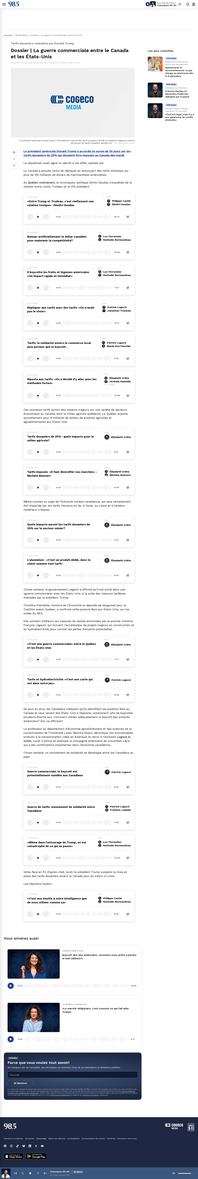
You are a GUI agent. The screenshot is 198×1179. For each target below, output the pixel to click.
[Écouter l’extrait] (38, 217)
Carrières (111, 1138)
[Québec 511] (191, 1130)
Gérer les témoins (57, 1138)
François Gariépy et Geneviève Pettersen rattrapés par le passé (177, 94)
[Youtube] (42, 1146)
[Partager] (128, 217)
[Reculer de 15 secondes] (30, 217)
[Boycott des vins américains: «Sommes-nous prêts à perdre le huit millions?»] (34, 964)
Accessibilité (73, 1138)
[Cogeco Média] (174, 1128)
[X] (36, 1146)
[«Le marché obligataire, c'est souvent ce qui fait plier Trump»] (34, 1017)
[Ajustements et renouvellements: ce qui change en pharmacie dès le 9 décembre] (155, 64)
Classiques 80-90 (166, 5)
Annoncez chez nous (127, 1138)
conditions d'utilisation (90, 1095)
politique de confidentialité (60, 1095)
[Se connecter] (194, 4)
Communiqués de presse (93, 1138)
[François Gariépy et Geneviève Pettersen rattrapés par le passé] (155, 90)
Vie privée (29, 1138)
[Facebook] (14, 152)
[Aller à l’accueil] (13, 5)
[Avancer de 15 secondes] (46, 217)
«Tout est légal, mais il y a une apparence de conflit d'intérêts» (179, 117)
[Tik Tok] (17, 1146)
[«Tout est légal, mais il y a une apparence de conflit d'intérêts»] (155, 110)
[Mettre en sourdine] (173, 1173)
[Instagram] (11, 1146)
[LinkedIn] (30, 1146)
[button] (15, 1173)
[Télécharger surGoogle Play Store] (36, 1156)
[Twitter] (14, 159)
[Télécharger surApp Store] (13, 1156)
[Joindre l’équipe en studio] (180, 4)
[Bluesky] (23, 1146)
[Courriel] (14, 165)
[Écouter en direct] (147, 4)
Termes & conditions (13, 1138)
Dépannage (41, 1138)
